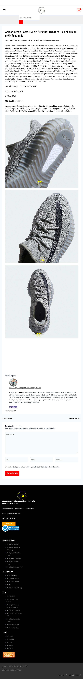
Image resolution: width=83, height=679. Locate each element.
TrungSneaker (10, 106)
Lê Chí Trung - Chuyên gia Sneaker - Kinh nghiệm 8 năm (25, 388)
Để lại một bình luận (11, 40)
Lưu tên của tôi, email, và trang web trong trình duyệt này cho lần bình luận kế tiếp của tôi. (33, 467)
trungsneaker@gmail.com (12, 514)
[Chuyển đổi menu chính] (4, 10)
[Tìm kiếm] (21, 22)
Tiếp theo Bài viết (75, 418)
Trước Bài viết (7, 418)
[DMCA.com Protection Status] (9, 654)
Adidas (49, 108)
